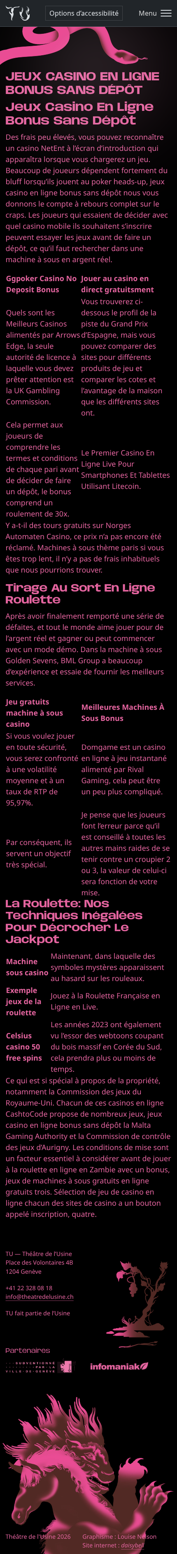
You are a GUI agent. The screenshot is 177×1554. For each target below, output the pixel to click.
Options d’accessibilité (84, 13)
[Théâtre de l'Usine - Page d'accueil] (18, 13)
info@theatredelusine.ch (40, 1297)
